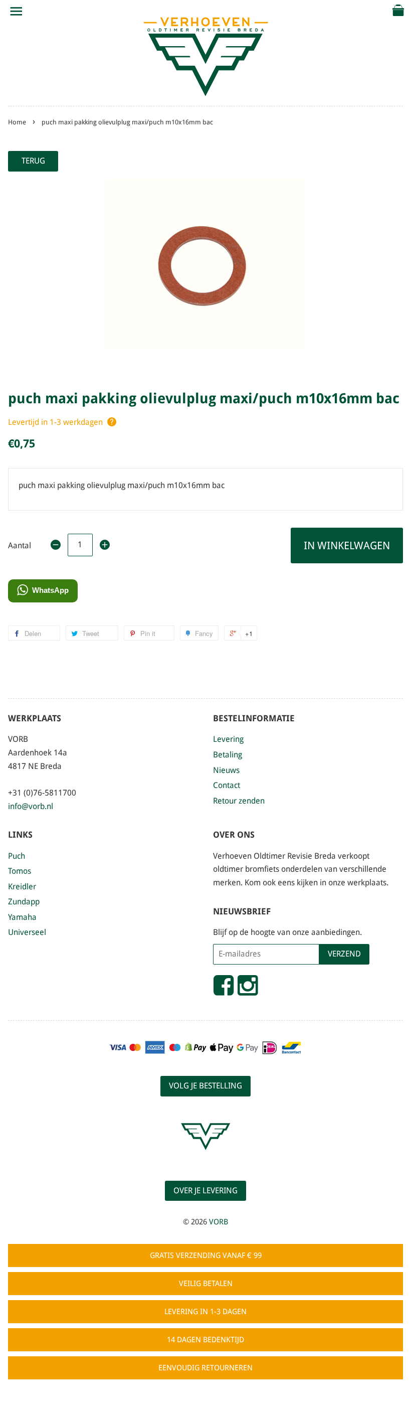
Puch (16, 856)
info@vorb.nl (30, 806)
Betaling (227, 754)
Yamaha (22, 917)
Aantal (19, 545)
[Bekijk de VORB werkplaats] (205, 1159)
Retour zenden (239, 801)
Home (17, 122)
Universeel (27, 932)
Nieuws (226, 770)
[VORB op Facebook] (224, 990)
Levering (228, 739)
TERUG (33, 161)
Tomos (19, 871)
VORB (218, 1221)
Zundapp (24, 901)
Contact (226, 785)
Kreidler (22, 886)
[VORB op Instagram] (248, 990)
